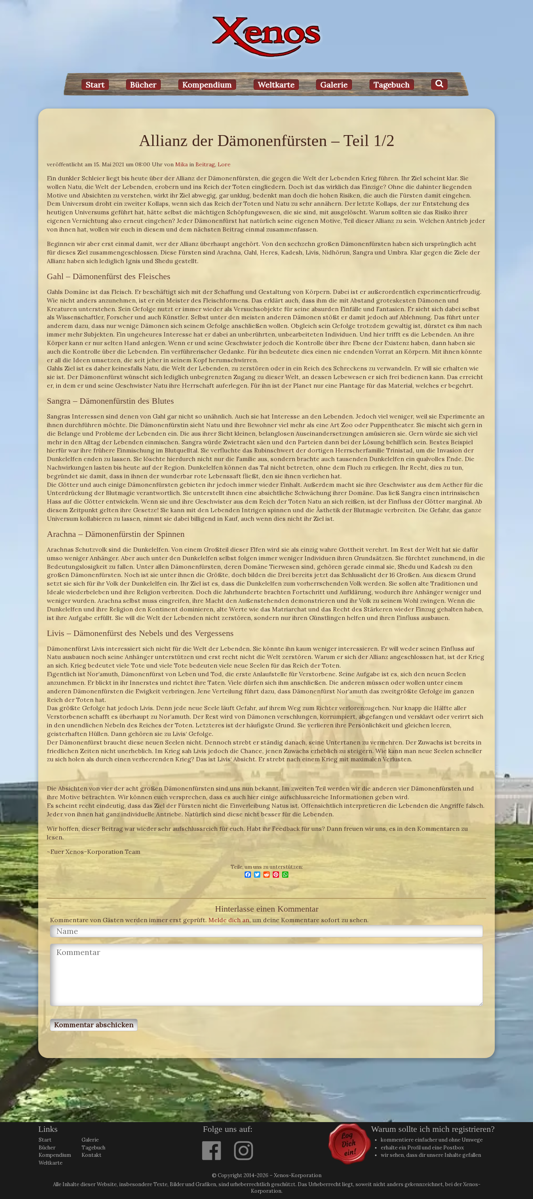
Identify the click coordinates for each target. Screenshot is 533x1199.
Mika (181, 164)
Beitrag (205, 164)
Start (95, 84)
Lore (224, 164)
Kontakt (91, 1155)
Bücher (143, 84)
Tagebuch (392, 84)
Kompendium (207, 84)
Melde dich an (228, 920)
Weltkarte (276, 84)
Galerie (334, 84)
